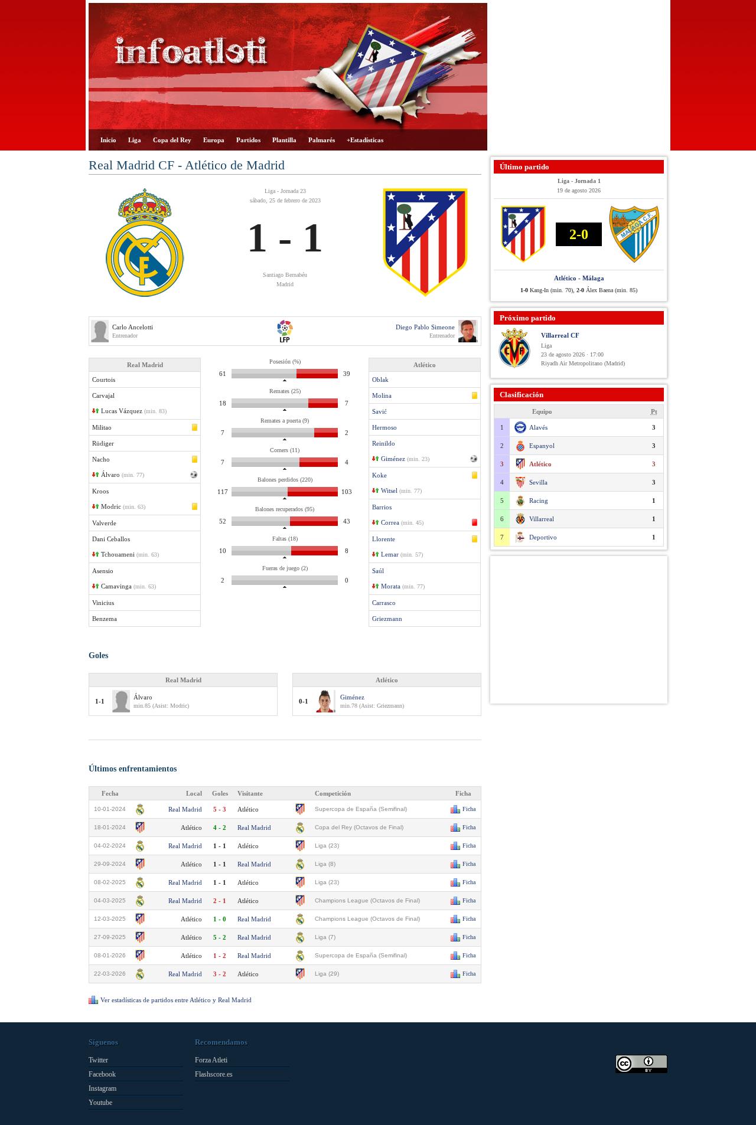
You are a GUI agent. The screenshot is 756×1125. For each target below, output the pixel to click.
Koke (379, 475)
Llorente (383, 538)
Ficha (468, 809)
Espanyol (542, 445)
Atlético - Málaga (579, 278)
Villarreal (541, 518)
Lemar (390, 554)
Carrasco (384, 602)
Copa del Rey (172, 139)
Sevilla (538, 482)
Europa (213, 139)
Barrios (382, 507)
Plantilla (284, 139)
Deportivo (543, 537)
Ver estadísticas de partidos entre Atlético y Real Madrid (176, 999)
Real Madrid (185, 809)
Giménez (393, 458)
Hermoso (384, 427)
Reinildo (383, 443)
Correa (390, 522)
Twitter (98, 1060)
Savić (379, 411)
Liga (134, 139)
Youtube (100, 1102)
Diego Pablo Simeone (425, 327)
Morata (390, 586)
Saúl (378, 570)
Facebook (102, 1074)
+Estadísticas (365, 139)
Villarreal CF (560, 335)
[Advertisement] (578, 77)
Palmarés (321, 139)
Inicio (108, 139)
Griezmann (387, 618)
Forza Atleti (211, 1060)
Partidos (248, 139)
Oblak (380, 379)
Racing (538, 500)
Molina (382, 395)
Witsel (389, 490)
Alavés (538, 427)
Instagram (102, 1088)
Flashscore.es (214, 1074)
